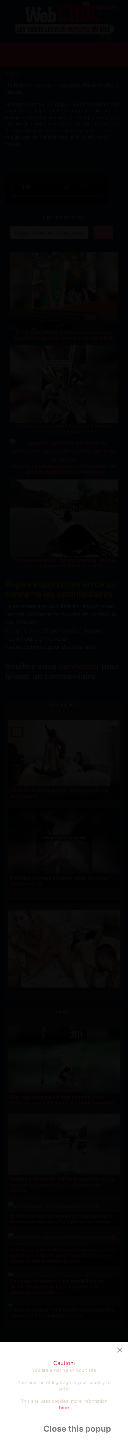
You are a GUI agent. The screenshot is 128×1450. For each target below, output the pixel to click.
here (64, 1407)
